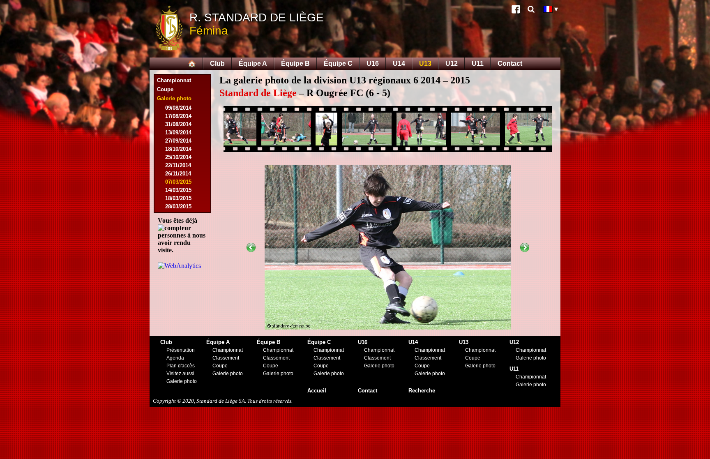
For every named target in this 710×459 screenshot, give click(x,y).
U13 (425, 63)
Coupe (165, 89)
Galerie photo (181, 381)
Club (217, 63)
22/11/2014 (178, 165)
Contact (510, 63)
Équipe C (338, 63)
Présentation (180, 350)
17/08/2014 (178, 116)
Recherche (421, 390)
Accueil (316, 390)
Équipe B (295, 63)
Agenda (175, 358)
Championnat (174, 80)
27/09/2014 (178, 141)
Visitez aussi (180, 373)
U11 (478, 63)
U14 (399, 63)
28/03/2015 (178, 206)
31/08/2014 (178, 124)
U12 (451, 63)
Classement (225, 358)
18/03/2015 (178, 198)
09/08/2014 (178, 108)
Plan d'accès (180, 366)
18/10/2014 (178, 149)
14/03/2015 (178, 190)
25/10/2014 (178, 157)
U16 (373, 63)
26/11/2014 (178, 174)
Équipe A (253, 63)
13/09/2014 (178, 132)
